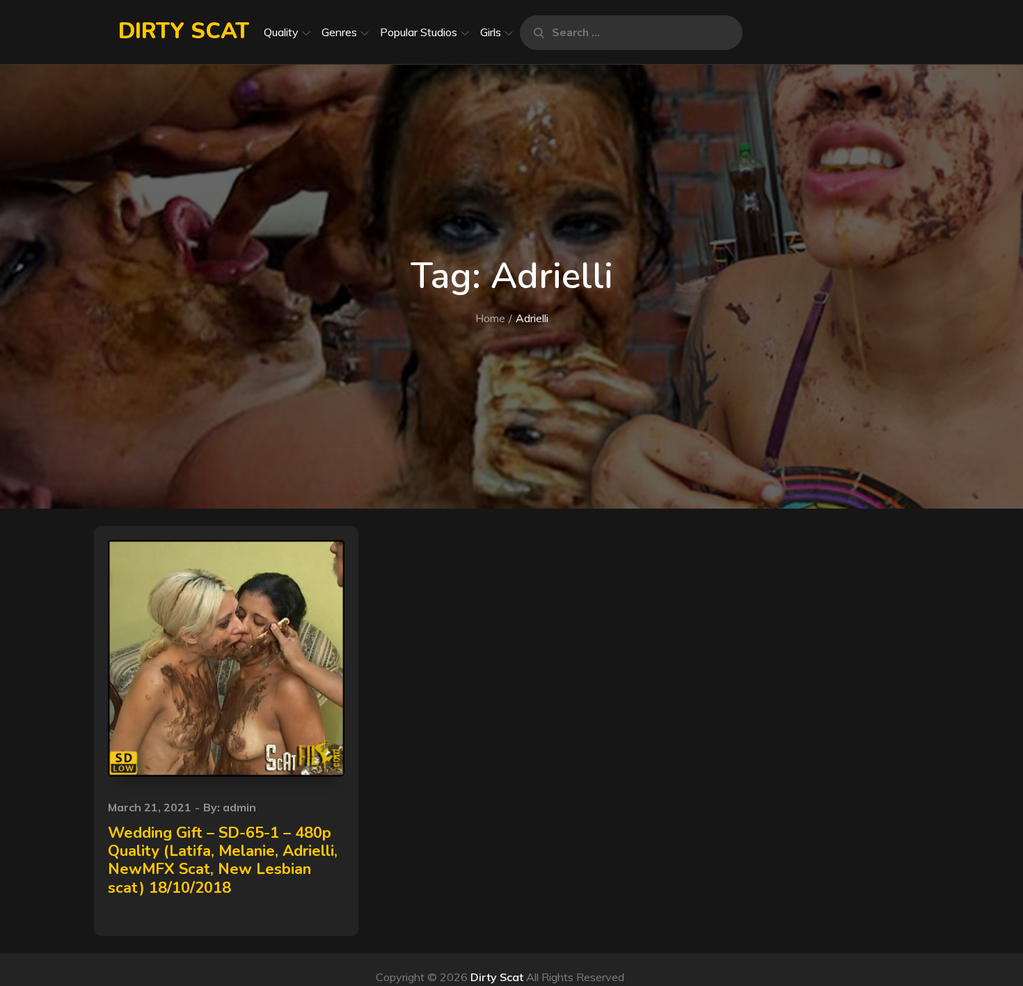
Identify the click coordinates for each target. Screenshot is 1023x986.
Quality (281, 32)
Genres (339, 32)
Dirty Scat (183, 31)
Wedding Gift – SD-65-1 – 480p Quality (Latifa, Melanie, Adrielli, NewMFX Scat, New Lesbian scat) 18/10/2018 (223, 860)
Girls (490, 32)
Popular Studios (418, 32)
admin (239, 807)
